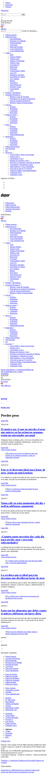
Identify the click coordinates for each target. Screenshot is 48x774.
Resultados (14, 109)
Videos (7, 3)
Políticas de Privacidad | (27, 760)
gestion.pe (28, 770)
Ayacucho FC (15, 65)
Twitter (7, 731)
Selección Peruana (16, 47)
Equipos (8, 698)
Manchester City (11, 710)
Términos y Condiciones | (10, 760)
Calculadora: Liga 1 (17, 159)
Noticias (13, 107)
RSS (7, 737)
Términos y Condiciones (17, 370)
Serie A (8, 125)
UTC (12, 91)
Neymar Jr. (9, 719)
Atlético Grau (14, 63)
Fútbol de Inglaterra (12, 678)
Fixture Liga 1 (15, 157)
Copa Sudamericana (17, 51)
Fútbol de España (11, 676)
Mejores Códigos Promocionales (21, 103)
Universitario (14, 89)
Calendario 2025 (16, 172)
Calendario (14, 111)
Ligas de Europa (11, 674)
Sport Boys (14, 83)
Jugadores (8, 713)
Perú (2, 25)
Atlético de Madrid (12, 704)
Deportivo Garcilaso (17, 75)
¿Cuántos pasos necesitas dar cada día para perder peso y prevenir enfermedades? (22, 539)
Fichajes (8, 7)
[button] (24, 378)
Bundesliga (9, 137)
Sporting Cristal (15, 87)
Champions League (12, 690)
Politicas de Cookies (15, 372)
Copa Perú (13, 45)
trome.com (4, 772)
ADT (12, 55)
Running (8, 211)
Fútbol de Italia (10, 682)
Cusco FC (13, 73)
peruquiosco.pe (25, 772)
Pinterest (8, 735)
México (3, 29)
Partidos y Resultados (13, 93)
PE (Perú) (4, 382)
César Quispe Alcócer (8, 450)
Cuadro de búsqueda (29, 31)
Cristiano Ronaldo (11, 717)
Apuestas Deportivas (12, 95)
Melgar (12, 81)
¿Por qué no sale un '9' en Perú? (21, 168)
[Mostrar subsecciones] (17, 37)
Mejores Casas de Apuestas (19, 97)
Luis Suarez (9, 721)
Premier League (11, 115)
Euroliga (8, 692)
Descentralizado (15, 39)
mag (32, 772)
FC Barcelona (10, 700)
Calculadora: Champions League (21, 165)
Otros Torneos (10, 688)
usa (6, 151)
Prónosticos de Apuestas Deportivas (22, 99)
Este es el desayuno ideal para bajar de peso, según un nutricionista (23, 471)
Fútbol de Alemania (12, 680)
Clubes (7, 53)
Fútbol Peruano (10, 37)
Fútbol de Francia (11, 684)
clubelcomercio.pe (17, 770)
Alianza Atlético (15, 57)
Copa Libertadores (16, 49)
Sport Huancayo (15, 85)
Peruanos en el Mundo (18, 41)
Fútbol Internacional (17, 135)
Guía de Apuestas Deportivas (20, 101)
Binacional (13, 67)
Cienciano (13, 69)
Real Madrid (9, 702)
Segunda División (11, 664)
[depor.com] (5, 199)
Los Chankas (14, 79)
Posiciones (13, 113)
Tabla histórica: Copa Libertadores (22, 167)
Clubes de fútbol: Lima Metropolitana (23, 170)
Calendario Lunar (16, 174)
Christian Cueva (11, 725)
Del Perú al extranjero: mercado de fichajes (25, 163)
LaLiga (7, 105)
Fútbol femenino (15, 43)
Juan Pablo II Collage (17, 77)
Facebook (8, 733)
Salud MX (4, 421)
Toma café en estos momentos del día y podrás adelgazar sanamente (23, 505)
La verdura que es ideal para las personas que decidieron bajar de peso (23, 576)
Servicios (8, 153)
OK (23, 15)
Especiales (9, 5)
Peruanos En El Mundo (13, 662)
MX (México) (6, 386)
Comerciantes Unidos (17, 71)
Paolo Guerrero (10, 723)
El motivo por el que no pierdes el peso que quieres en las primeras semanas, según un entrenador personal (23, 432)
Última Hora (9, 203)
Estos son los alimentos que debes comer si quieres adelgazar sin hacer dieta (24, 612)
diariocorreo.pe (14, 772)
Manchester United (12, 708)
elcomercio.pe (6, 770)
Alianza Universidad (17, 61)
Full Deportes (10, 149)
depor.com (4, 370)
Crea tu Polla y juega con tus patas (22, 155)
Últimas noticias (11, 35)
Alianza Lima (14, 59)
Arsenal (8, 706)
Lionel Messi (10, 715)
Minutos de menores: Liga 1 (20, 161)
